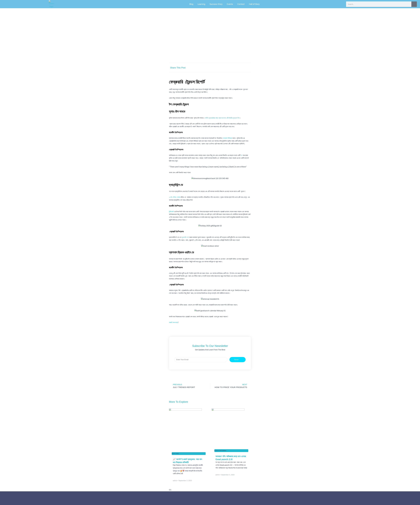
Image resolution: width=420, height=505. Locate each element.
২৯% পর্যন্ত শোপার (174, 197)
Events (230, 4)
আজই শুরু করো (173, 322)
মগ (241, 155)
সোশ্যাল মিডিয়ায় (227, 138)
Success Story (216, 4)
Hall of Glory (254, 4)
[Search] (414, 4)
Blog (191, 4)
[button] (227, 67)
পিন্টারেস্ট (171, 211)
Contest (241, 4)
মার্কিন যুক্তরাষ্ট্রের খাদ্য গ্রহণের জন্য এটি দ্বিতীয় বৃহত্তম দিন (222, 118)
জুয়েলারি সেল (185, 237)
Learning (201, 4)
